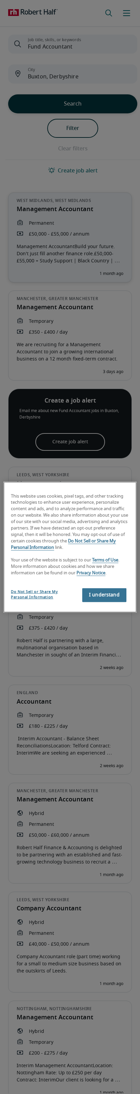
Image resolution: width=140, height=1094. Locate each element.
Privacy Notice (90, 573)
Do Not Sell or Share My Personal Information (34, 594)
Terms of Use (105, 560)
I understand (104, 595)
